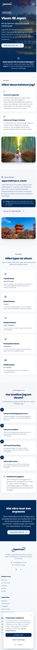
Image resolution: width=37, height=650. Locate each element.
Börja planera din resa (11, 45)
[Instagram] (16, 569)
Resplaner (4, 601)
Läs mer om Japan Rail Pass (12, 211)
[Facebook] (20, 569)
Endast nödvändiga (18, 640)
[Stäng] (30, 615)
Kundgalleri (4, 606)
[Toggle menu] (33, 4)
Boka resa (4, 580)
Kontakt (3, 591)
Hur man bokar (5, 583)
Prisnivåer (4, 585)
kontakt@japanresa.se (19, 562)
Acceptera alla (18, 635)
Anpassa (20, 644)
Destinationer (5, 603)
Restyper (4, 588)
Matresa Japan (5, 609)
